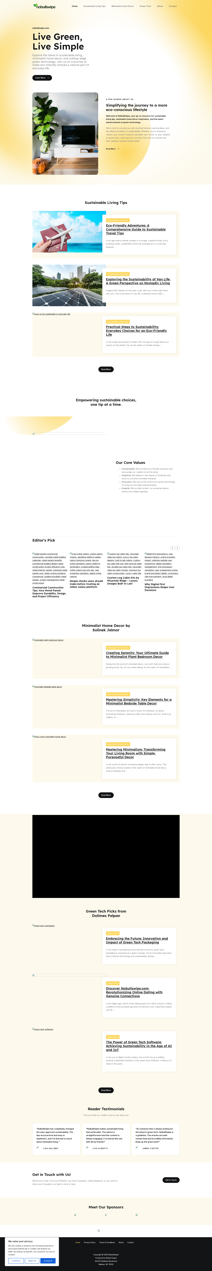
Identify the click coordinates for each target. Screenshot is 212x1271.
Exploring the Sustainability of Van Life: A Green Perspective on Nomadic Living (138, 281)
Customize (16, 1261)
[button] (178, 548)
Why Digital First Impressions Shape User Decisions (85, 587)
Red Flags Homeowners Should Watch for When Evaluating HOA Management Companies (160, 579)
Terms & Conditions (107, 1242)
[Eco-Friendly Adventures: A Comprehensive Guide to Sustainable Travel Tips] (69, 231)
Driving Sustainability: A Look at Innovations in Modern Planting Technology (124, 590)
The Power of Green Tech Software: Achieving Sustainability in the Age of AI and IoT (139, 1046)
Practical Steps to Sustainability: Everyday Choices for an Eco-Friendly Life (136, 330)
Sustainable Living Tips (94, 6)
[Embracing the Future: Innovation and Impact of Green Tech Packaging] (43, 925)
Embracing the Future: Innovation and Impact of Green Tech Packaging (137, 940)
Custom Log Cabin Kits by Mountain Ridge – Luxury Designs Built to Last (49, 580)
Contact (173, 6)
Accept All (48, 1261)
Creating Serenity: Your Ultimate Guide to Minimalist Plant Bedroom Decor (137, 655)
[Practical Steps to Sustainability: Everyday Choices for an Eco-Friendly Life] (51, 314)
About (160, 6)
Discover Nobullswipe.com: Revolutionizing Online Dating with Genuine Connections (134, 992)
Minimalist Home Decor (123, 6)
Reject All (32, 1261)
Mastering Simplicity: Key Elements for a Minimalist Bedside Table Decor (139, 701)
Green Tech (145, 6)
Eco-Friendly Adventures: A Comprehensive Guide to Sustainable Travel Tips (136, 229)
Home (75, 6)
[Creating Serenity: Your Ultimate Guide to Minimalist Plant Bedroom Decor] (48, 640)
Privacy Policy (89, 1242)
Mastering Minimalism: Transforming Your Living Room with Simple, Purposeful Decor (136, 753)
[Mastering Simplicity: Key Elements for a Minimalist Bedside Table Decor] (47, 686)
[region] (32, 1251)
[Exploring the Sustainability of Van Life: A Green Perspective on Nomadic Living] (69, 285)
